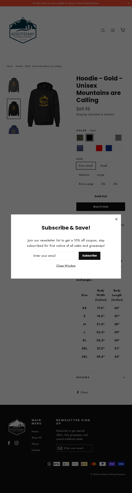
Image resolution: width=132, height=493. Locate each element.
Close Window (66, 266)
